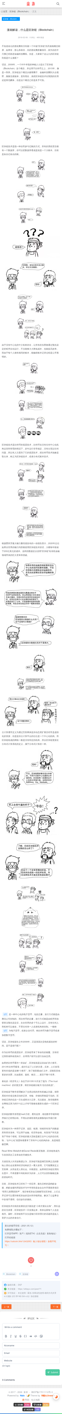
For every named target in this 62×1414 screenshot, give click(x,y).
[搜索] (58, 4)
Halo (22, 1395)
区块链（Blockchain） (19, 11)
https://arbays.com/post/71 (29, 1288)
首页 (5, 11)
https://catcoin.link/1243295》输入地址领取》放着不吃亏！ (30, 1243)
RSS (26, 1399)
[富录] (30, 4)
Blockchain (10, 1274)
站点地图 (35, 1399)
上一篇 (6, 1306)
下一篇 (55, 1306)
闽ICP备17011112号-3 (42, 1391)
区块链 (25, 1274)
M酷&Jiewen (47, 1395)
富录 (25, 1391)
